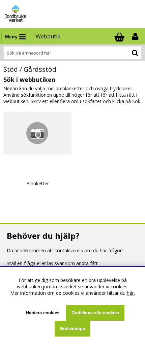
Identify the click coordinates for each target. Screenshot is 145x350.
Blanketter (37, 183)
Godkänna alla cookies (95, 312)
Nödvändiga (72, 328)
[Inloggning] (136, 36)
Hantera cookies (42, 312)
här (130, 293)
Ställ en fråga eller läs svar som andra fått (52, 263)
